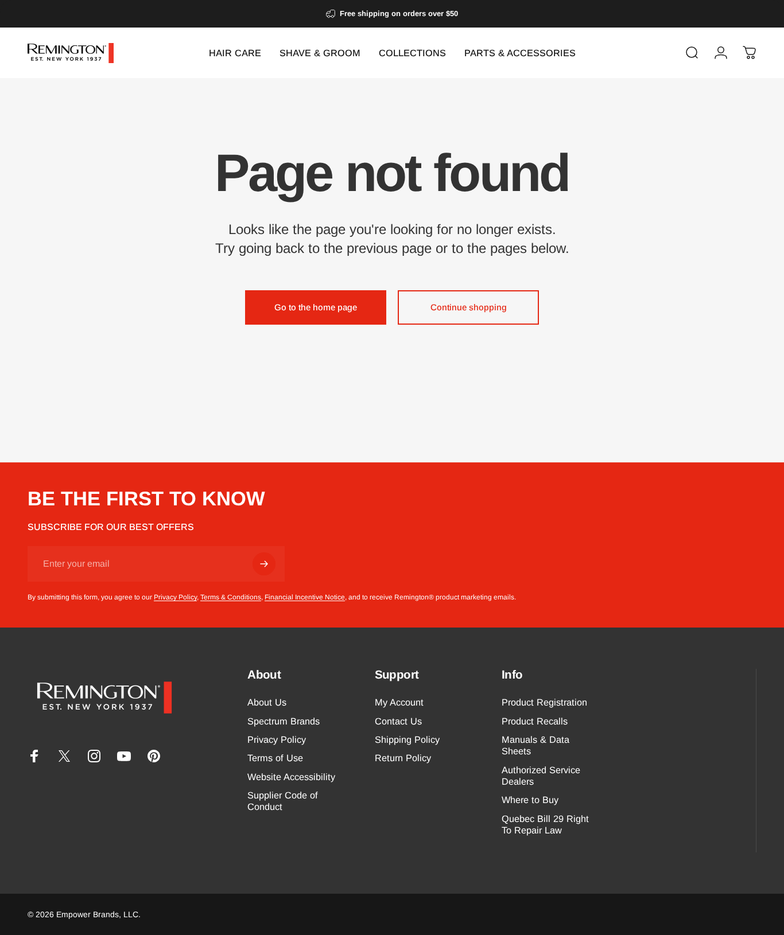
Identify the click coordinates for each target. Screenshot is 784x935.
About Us (266, 702)
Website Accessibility (291, 777)
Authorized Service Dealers (541, 775)
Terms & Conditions (230, 597)
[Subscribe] (264, 563)
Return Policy (403, 758)
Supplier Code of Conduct (282, 801)
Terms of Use (275, 758)
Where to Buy (530, 800)
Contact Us (398, 721)
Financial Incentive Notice (305, 597)
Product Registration (544, 702)
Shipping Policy (407, 739)
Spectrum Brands (283, 721)
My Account (399, 702)
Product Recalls (535, 721)
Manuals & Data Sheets (535, 745)
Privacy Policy (175, 597)
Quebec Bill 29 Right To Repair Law (545, 824)
